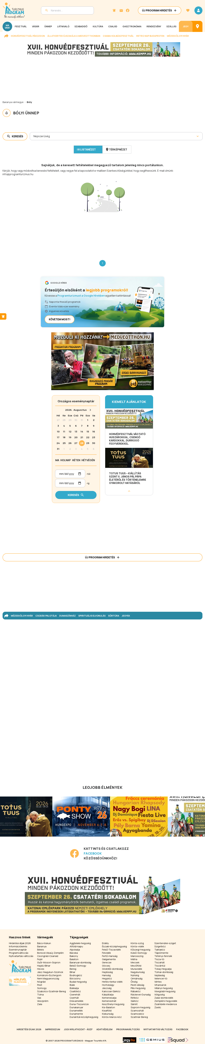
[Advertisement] (102, 233)
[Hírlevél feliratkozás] (114, 10)
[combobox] (33, 136)
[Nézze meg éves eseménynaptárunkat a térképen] (197, 26)
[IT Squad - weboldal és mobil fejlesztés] (178, 1040)
